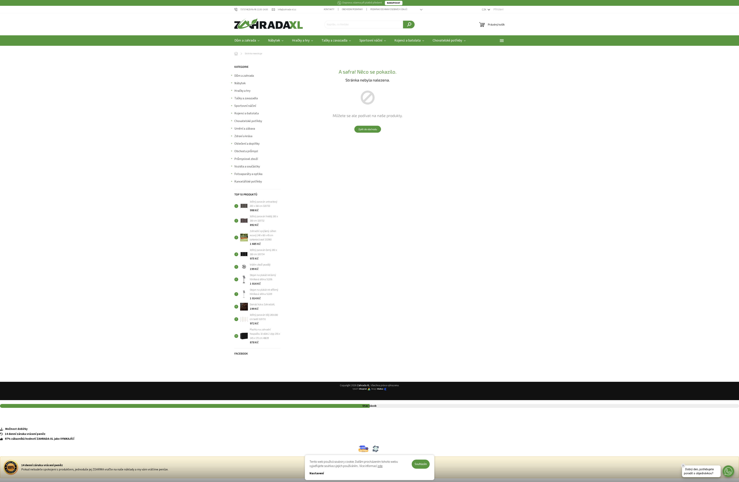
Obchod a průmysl (246, 151)
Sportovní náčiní (245, 106)
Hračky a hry (242, 91)
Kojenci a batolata (246, 113)
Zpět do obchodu (367, 129)
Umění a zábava (244, 128)
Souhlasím (421, 464)
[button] (728, 471)
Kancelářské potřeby (248, 181)
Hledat (409, 24)
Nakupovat (393, 3)
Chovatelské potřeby (248, 121)
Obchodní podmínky (352, 9)
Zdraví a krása (243, 136)
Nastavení (317, 473)
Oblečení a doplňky (246, 144)
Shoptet (363, 389)
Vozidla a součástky (247, 166)
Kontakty (329, 9)
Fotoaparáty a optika (248, 174)
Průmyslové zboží (246, 159)
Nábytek (240, 83)
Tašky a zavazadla (246, 98)
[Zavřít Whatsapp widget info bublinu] (683, 465)
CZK (484, 9)
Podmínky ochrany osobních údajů (388, 9)
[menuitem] (247, 40)
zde (380, 466)
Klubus (380, 389)
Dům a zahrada (244, 76)
